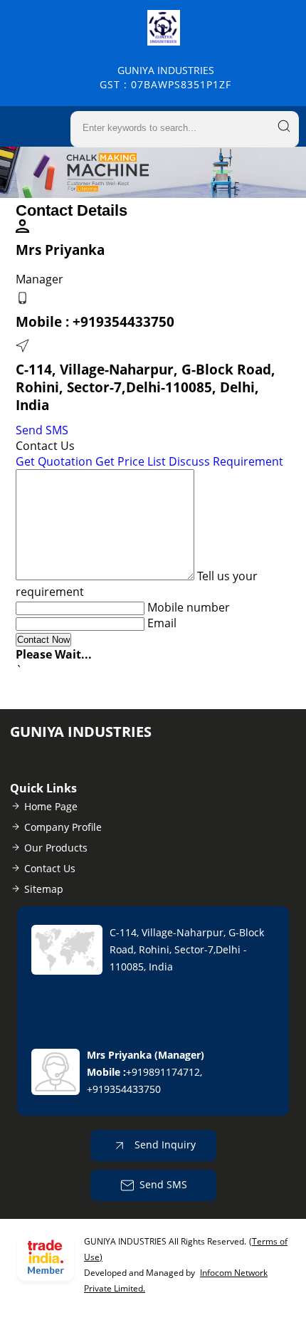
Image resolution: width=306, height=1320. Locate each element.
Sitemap (43, 889)
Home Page (51, 806)
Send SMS (42, 430)
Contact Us (49, 868)
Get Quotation (54, 461)
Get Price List (130, 461)
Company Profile (63, 827)
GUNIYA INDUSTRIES (165, 77)
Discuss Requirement (226, 461)
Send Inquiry (164, 1144)
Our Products (56, 847)
